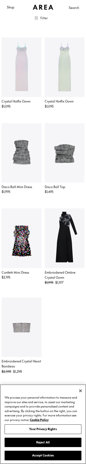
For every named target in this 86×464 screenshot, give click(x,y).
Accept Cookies (43, 455)
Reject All (43, 442)
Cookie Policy (39, 420)
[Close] (80, 391)
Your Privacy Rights (43, 429)
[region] (43, 424)
